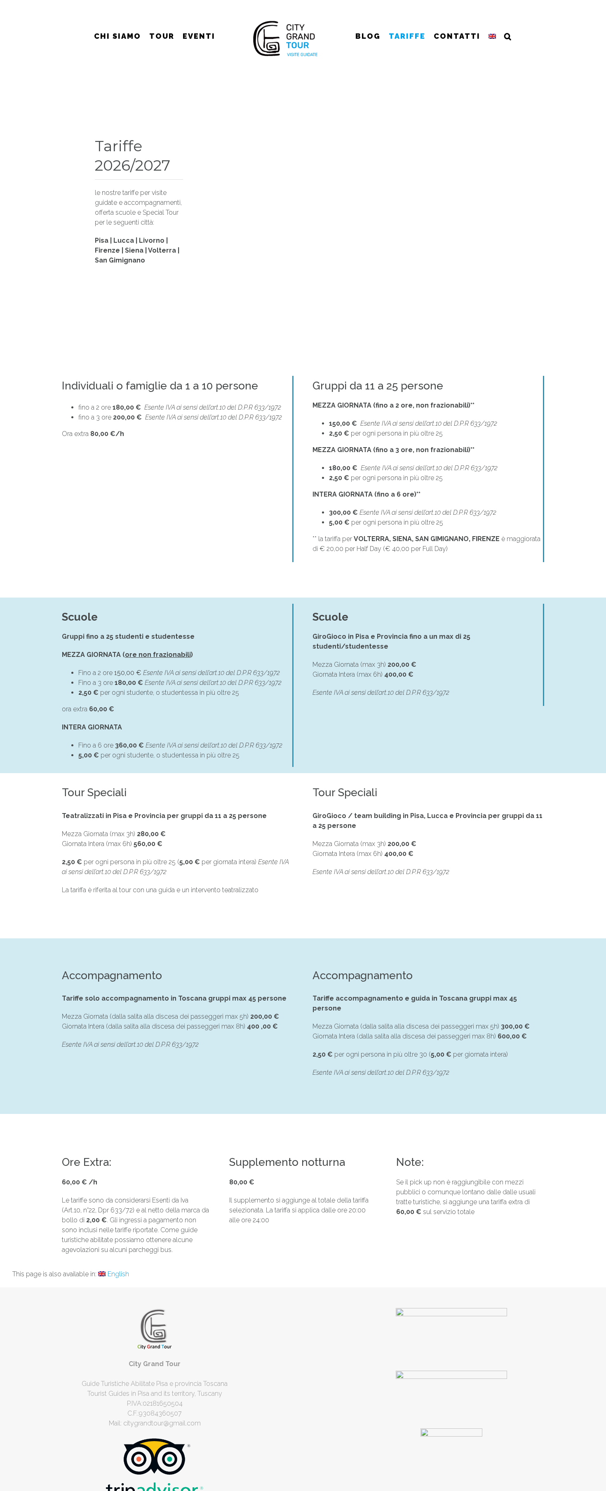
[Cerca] (504, 36)
